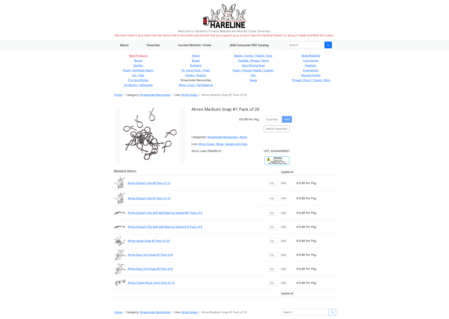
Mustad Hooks (311, 75)
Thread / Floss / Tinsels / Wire (310, 80)
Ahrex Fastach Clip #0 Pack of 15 (149, 183)
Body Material (311, 56)
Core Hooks (311, 60)
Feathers (311, 65)
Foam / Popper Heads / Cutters (253, 70)
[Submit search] (328, 45)
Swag (253, 80)
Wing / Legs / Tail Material (196, 85)
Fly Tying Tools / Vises (196, 70)
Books (138, 60)
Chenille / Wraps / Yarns (253, 60)
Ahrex (196, 56)
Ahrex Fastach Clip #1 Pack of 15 (149, 198)
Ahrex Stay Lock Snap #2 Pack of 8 (150, 269)
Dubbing (196, 65)
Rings (220, 144)
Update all (287, 172)
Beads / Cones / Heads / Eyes (253, 56)
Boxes (196, 60)
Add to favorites (276, 129)
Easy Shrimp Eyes (253, 65)
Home (118, 95)
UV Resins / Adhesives (138, 85)
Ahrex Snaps (189, 95)
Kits (253, 75)
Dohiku (138, 65)
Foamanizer (311, 70)
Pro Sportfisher (138, 80)
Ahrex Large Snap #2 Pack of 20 (148, 241)
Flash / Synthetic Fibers (138, 70)
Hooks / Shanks (195, 75)
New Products (138, 56)
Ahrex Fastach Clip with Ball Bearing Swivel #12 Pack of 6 (165, 227)
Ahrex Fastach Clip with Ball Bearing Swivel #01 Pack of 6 (165, 213)
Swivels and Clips (236, 144)
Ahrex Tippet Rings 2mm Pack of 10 (151, 283)
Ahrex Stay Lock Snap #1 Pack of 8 (150, 255)
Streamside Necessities (155, 95)
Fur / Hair (138, 75)
